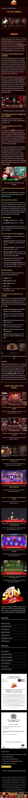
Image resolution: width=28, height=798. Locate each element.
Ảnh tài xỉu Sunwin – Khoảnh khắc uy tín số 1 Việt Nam (14, 408)
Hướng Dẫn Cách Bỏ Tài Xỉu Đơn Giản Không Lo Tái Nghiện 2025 (14, 524)
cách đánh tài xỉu (13, 192)
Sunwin (3, 606)
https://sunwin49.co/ (11, 763)
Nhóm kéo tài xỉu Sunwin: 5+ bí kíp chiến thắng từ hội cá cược (14, 460)
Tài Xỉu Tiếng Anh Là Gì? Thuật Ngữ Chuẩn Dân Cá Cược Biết (14, 577)
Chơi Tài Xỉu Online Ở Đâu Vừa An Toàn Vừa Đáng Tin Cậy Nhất (14, 486)
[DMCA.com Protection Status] (6, 766)
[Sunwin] (14, 2)
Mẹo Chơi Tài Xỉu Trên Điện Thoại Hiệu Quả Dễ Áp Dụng (14, 498)
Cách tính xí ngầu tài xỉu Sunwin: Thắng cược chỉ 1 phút (14, 434)
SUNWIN (19, 45)
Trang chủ (3, 8)
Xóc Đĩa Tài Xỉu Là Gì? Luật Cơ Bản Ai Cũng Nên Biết (14, 550)
